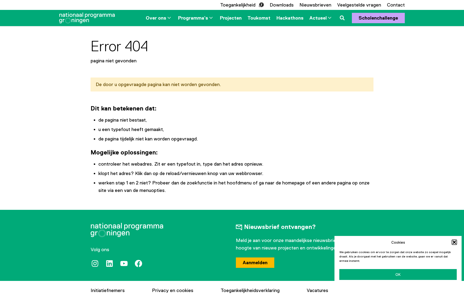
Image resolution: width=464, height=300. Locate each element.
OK (398, 274)
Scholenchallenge (378, 18)
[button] (454, 242)
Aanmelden (255, 262)
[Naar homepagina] (87, 18)
